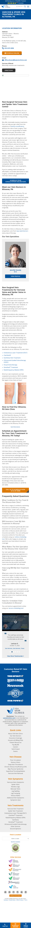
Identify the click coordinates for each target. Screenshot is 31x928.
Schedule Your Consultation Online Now (15, 181)
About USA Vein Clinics (15, 734)
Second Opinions (15, 829)
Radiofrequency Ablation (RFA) (15, 818)
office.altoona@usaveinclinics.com (15, 60)
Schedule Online (12, 53)
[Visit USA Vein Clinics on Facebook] (5, 892)
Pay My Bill (15, 745)
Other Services (15, 826)
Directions (9, 70)
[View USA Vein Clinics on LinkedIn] (25, 892)
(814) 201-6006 (9, 48)
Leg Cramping (15, 793)
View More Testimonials (15, 656)
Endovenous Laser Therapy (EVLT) (16, 813)
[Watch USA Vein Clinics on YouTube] (13, 892)
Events (15, 751)
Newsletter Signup (15, 895)
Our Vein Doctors (15, 736)
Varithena (15, 820)
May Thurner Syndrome (15, 769)
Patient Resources (15, 742)
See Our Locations (15, 842)
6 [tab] (19, 651)
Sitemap (6, 900)
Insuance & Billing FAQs (15, 740)
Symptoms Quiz (15, 800)
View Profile (15, 276)
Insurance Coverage (15, 738)
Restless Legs (15, 787)
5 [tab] (17, 651)
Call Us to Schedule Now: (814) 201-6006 (15, 490)
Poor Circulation (15, 760)
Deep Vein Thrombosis (15, 764)
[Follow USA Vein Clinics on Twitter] (9, 892)
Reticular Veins (15, 789)
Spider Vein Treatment (15, 811)
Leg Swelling (15, 791)
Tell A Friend (15, 749)
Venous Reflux (15, 795)
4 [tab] (15, 651)
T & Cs (25, 900)
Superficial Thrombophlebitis (15, 771)
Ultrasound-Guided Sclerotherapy (15, 824)
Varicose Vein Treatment (15, 809)
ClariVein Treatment (15, 815)
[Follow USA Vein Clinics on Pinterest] (21, 892)
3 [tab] (13, 651)
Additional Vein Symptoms (15, 798)
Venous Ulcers (15, 762)
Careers (15, 747)
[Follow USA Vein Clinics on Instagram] (17, 892)
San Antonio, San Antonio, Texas (14, 648)
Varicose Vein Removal (15, 773)
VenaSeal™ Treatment (15, 822)
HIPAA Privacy (19, 900)
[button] (7, 393)
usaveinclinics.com (9, 718)
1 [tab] (10, 651)
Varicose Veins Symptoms (15, 782)
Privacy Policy (12, 900)
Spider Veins (15, 784)
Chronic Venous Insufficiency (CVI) (15, 767)
